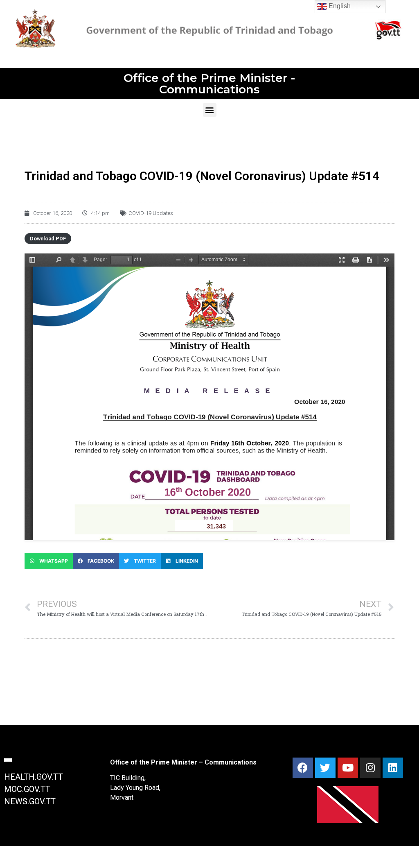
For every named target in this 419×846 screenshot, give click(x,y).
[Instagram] (370, 768)
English (339, 5)
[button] (209, 110)
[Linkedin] (393, 768)
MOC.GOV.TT (27, 789)
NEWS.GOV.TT (30, 801)
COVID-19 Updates (150, 213)
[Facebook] (303, 768)
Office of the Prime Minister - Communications (209, 83)
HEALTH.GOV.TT (33, 777)
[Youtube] (348, 768)
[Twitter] (325, 768)
